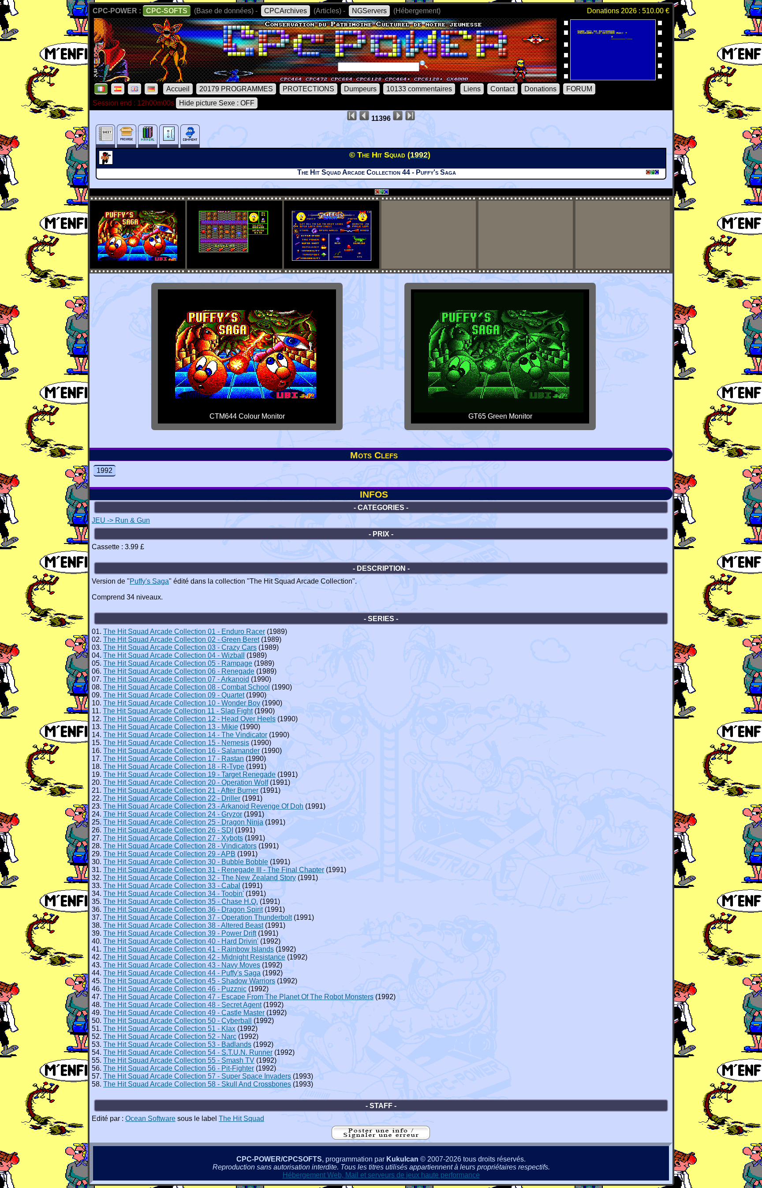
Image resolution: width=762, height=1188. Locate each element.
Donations (540, 89)
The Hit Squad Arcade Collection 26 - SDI (168, 830)
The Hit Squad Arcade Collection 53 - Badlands (177, 1044)
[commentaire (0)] (190, 136)
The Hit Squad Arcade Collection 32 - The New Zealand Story (199, 877)
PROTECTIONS (308, 89)
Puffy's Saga (149, 581)
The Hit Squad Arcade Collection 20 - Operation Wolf (185, 782)
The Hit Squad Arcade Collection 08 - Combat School (186, 687)
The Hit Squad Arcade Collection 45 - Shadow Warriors (189, 981)
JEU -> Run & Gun (121, 520)
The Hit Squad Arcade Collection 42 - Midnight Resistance (194, 957)
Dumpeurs (360, 89)
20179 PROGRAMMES (236, 89)
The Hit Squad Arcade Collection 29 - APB (169, 854)
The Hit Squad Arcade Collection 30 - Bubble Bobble (185, 862)
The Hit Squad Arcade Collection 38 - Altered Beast (183, 925)
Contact (502, 89)
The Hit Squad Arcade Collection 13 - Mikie (170, 727)
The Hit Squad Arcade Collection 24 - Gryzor (172, 814)
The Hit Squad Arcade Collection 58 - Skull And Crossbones (197, 1084)
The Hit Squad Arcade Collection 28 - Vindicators (180, 846)
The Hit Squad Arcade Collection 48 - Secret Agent (182, 1004)
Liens (472, 89)
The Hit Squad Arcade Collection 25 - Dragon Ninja (183, 822)
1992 (104, 470)
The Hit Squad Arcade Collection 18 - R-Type (173, 766)
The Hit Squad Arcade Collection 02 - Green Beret (181, 639)
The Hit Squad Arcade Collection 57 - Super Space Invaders (197, 1076)
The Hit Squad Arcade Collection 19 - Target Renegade (189, 774)
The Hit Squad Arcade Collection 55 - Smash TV (178, 1060)
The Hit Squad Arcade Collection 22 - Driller (171, 798)
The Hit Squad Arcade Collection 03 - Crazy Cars (180, 647)
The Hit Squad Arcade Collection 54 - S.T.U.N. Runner (188, 1052)
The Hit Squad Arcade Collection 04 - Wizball (174, 655)
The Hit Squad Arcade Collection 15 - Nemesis (176, 742)
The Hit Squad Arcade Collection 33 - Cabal (171, 885)
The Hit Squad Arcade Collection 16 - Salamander (181, 750)
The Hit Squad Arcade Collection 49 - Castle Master (184, 1012)
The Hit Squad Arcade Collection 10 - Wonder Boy (181, 703)
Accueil (178, 89)
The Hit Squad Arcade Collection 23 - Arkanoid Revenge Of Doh (203, 806)
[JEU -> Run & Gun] (107, 161)
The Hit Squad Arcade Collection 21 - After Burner (180, 790)
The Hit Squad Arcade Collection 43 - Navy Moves (181, 965)
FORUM (579, 89)
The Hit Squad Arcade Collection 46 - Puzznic (175, 989)
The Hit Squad (241, 1118)
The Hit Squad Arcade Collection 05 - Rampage (177, 663)
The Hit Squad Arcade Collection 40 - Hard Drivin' (180, 941)
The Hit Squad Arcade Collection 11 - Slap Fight (178, 711)
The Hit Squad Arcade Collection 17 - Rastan (173, 758)
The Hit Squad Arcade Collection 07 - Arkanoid (176, 679)
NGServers (369, 11)
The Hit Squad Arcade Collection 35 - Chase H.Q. (180, 901)
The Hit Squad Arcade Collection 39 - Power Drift (179, 933)
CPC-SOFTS (166, 11)
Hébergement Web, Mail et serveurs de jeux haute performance (381, 1175)
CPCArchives (285, 11)
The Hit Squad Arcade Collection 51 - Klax (169, 1028)
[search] (423, 64)
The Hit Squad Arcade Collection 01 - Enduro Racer (184, 631)
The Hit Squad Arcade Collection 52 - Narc (169, 1036)
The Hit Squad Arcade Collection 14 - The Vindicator (185, 734)
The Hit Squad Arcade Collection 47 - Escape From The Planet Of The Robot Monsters (238, 997)
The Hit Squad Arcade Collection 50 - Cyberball (177, 1020)
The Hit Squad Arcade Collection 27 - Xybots (173, 838)
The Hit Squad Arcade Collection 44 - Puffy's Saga (182, 973)
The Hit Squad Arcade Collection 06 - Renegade (178, 671)
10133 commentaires (419, 89)
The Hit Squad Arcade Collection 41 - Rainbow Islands (188, 949)
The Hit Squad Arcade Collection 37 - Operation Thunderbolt (197, 917)
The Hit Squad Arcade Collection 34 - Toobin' (173, 893)
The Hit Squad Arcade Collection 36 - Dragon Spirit (183, 909)
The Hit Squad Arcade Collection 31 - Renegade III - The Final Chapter (213, 869)
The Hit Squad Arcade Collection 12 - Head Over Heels (189, 719)
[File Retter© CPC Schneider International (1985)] (613, 77)
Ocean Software (150, 1118)
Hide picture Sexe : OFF (216, 103)
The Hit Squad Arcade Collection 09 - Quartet (173, 695)
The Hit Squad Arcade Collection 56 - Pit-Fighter (178, 1068)
